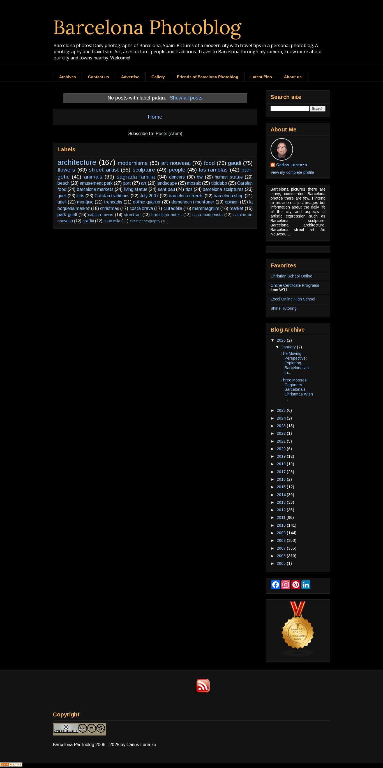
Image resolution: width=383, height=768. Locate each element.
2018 (282, 464)
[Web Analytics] (11, 765)
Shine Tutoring (284, 308)
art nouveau (176, 163)
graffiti (88, 221)
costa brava (141, 208)
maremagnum (205, 208)
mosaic (194, 183)
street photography (145, 221)
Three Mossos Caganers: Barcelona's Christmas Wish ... (296, 389)
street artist (104, 170)
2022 (282, 433)
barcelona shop (229, 195)
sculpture (144, 170)
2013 (282, 502)
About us (293, 77)
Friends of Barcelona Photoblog (207, 77)
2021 (282, 441)
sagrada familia (136, 177)
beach (63, 183)
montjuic (85, 202)
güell (61, 202)
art (144, 183)
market (237, 208)
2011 (282, 517)
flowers (66, 170)
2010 (282, 525)
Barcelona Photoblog (147, 27)
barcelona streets (186, 195)
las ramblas (213, 170)
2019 (282, 456)
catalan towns (100, 214)
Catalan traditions (112, 195)
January (289, 347)
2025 (282, 410)
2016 (282, 479)
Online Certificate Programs (295, 285)
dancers (177, 177)
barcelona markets (95, 189)
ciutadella (172, 208)
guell (61, 195)
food (209, 163)
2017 (282, 471)
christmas (109, 208)
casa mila (111, 221)
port (127, 183)
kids (80, 195)
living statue (135, 189)
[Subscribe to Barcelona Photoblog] (203, 691)
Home (155, 117)
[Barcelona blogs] (298, 655)
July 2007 (149, 195)
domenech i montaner (192, 202)
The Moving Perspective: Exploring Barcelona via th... (294, 362)
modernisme (133, 163)
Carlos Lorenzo (291, 165)
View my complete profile (292, 172)
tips (189, 189)
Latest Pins (261, 77)
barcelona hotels (166, 214)
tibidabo (219, 183)
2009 (282, 533)
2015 (282, 487)
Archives (67, 77)
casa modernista (207, 214)
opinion (232, 202)
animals (93, 177)
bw (200, 177)
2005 (282, 563)
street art (132, 214)
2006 (282, 556)
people (177, 170)
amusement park (96, 183)
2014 (282, 494)
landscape (167, 183)
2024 (282, 418)
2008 (282, 540)
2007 (282, 548)
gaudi (234, 163)
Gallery (158, 77)
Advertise (130, 77)
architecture (76, 162)
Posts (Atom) (169, 133)
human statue (229, 177)
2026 (282, 340)
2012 (282, 510)
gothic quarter (147, 202)
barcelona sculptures (223, 189)
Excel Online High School (293, 299)
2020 (282, 449)
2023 (282, 426)
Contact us (98, 77)
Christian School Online (291, 276)
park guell (67, 214)
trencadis (113, 202)
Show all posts (186, 98)
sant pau (166, 189)
